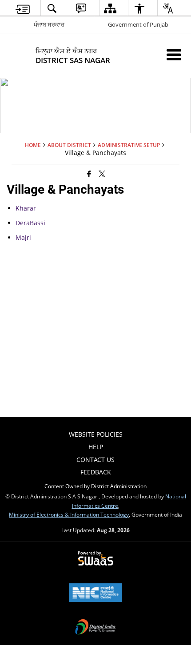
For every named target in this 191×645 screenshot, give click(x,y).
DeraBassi (30, 223)
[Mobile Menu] (174, 54)
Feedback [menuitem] (95, 472)
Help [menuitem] (95, 446)
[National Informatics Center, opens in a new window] (95, 593)
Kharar (26, 208)
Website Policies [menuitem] (96, 434)
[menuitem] (23, 8)
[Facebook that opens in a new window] (89, 173)
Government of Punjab (138, 24)
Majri (23, 237)
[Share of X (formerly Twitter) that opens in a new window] (101, 173)
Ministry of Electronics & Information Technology (69, 514)
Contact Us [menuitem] (95, 459)
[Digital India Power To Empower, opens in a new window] (95, 627)
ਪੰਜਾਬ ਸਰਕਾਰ (49, 24)
